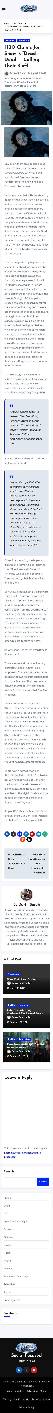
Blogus (43, 1381)
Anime (7, 1198)
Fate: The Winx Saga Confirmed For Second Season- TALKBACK (26, 1013)
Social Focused (26, 1355)
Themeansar (26, 1385)
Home (9, 1391)
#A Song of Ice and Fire (19, 78)
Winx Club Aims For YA (21, 979)
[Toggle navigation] (3, 8)
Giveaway (9, 1237)
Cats (6, 1213)
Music (7, 1253)
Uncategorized (12, 1300)
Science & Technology (16, 1276)
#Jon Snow (27, 82)
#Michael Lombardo (27, 86)
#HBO (17, 82)
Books (7, 1205)
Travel (7, 1292)
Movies (7, 1245)
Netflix (11, 1005)
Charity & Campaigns (16, 1221)
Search (9, 1171)
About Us (19, 1391)
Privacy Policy (26, 1407)
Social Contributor (22, 983)
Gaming (8, 1229)
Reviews (10, 40)
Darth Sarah (19, 73)
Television (23, 40)
